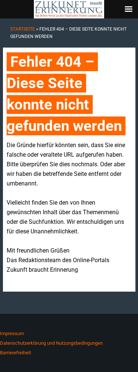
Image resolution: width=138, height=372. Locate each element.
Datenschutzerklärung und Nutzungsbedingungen (51, 343)
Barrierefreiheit (15, 352)
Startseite (22, 29)
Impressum (12, 333)
